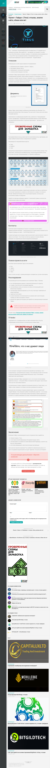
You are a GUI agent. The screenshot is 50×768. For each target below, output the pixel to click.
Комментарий (13, 503)
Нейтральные (35, 7)
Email (30, 512)
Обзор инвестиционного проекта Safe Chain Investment (39, 491)
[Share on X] (3, 31)
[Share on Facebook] (3, 36)
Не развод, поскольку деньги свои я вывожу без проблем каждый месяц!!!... (29, 594)
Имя (11, 512)
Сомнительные (12, 9)
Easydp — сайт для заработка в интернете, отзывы (27, 491)
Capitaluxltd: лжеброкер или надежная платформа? (23, 615)
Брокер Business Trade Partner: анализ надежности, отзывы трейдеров (28, 623)
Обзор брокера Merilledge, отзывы (20, 619)
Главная (10, 7)
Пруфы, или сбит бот (16, 603)
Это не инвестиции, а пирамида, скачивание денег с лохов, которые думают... (29, 590)
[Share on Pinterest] (3, 41)
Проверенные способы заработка (22, 7)
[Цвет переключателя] (3, 3)
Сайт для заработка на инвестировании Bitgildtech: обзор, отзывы (27, 627)
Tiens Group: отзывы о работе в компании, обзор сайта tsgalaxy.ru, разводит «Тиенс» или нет (14, 492)
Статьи (19, 9)
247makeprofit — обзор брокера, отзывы (21, 631)
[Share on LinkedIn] (3, 47)
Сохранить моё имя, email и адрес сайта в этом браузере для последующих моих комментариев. (28, 519)
